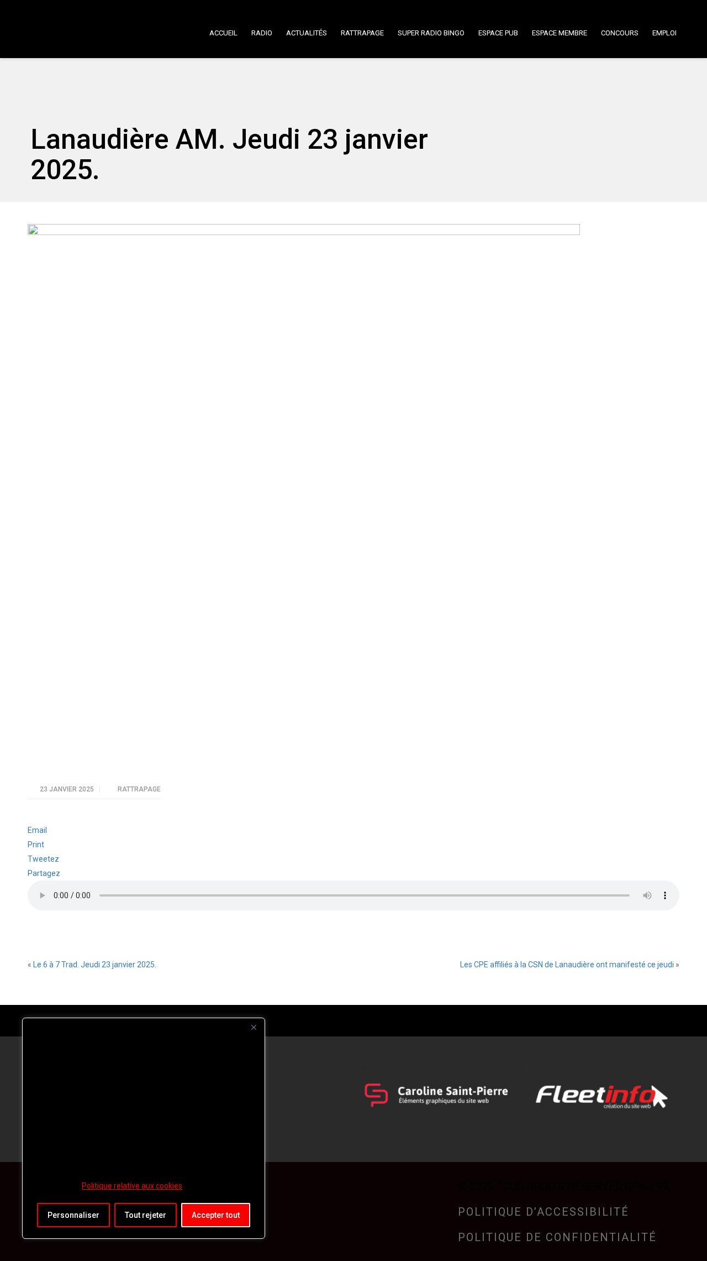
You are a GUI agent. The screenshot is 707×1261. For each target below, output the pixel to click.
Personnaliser (73, 1215)
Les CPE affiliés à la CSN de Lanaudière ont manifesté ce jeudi (567, 964)
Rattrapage (139, 789)
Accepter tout (216, 1215)
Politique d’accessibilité (543, 1211)
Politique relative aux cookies (132, 1185)
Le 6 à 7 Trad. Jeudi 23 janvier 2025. (94, 964)
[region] (143, 1128)
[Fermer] (253, 1027)
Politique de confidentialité (557, 1237)
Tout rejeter (145, 1215)
